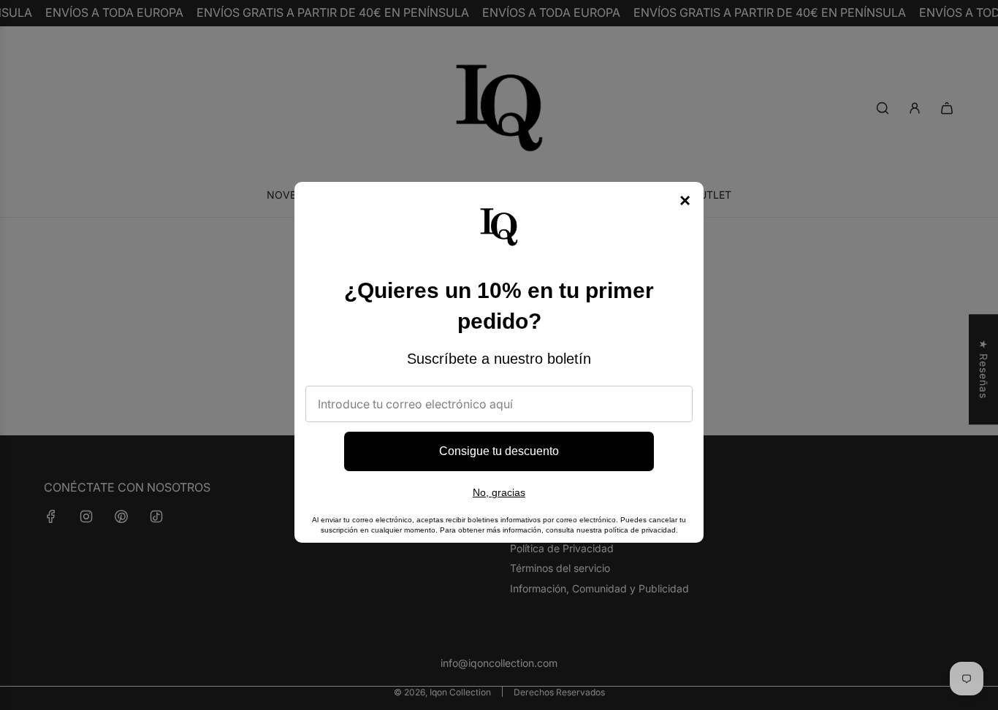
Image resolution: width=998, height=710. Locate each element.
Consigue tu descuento (499, 451)
